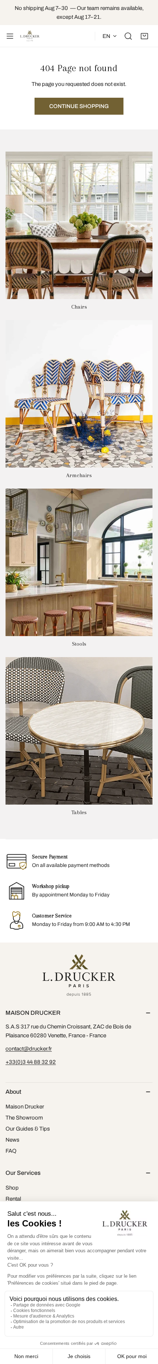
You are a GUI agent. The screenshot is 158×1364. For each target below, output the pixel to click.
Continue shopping (79, 106)
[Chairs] (79, 225)
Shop (12, 1188)
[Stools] (79, 562)
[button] (144, 36)
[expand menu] (10, 36)
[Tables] (79, 731)
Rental (13, 1199)
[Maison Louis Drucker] (29, 36)
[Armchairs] (79, 394)
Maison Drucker (25, 1107)
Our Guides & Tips (28, 1129)
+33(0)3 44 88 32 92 (31, 1062)
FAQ (11, 1151)
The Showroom (24, 1118)
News (12, 1140)
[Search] (128, 36)
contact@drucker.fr (29, 1049)
